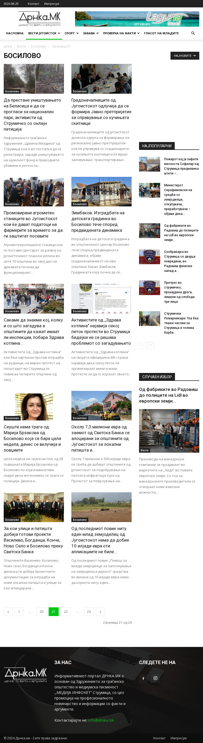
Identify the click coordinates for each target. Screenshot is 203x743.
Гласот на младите (161, 33)
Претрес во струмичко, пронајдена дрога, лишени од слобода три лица (179, 292)
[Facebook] (143, 679)
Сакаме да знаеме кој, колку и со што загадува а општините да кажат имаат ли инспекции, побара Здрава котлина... (34, 331)
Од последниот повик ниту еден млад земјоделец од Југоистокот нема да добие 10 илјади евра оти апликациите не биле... (100, 540)
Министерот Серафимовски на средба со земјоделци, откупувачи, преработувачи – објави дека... (178, 199)
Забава (89, 33)
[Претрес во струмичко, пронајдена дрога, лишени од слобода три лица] (149, 287)
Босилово (39, 46)
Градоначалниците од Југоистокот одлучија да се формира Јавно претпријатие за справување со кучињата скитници (101, 111)
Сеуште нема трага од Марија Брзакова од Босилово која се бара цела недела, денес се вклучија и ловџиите (32, 438)
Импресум (51, 4)
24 (89, 611)
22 (66, 611)
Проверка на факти (119, 33)
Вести (21, 46)
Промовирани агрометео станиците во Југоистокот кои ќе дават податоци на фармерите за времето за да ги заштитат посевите (33, 224)
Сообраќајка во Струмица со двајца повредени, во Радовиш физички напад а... (179, 261)
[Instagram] (155, 678)
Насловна (15, 33)
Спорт (69, 33)
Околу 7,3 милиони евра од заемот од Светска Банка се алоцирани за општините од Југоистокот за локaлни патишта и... (100, 438)
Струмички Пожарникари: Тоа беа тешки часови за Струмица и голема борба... (181, 323)
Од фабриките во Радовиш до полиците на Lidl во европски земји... (168, 395)
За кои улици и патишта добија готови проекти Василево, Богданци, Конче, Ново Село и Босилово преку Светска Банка (33, 540)
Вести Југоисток (42, 33)
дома (8, 46)
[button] (193, 33)
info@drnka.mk (101, 720)
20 (41, 611)
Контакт (33, 4)
